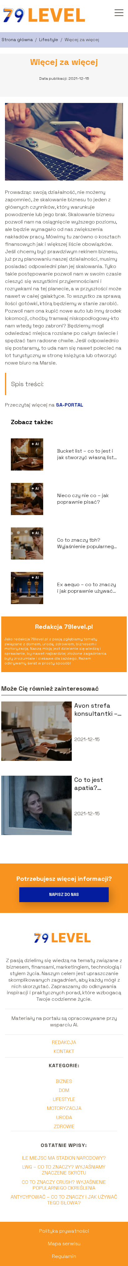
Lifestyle (49, 39)
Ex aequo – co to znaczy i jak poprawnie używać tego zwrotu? (86, 588)
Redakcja (64, 1042)
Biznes (64, 1081)
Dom (64, 1090)
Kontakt (64, 1051)
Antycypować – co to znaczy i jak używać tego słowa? (64, 1200)
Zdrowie (64, 1126)
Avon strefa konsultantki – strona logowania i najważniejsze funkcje (95, 709)
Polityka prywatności (64, 1231)
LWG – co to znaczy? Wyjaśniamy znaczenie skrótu (63, 1170)
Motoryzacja (64, 1108)
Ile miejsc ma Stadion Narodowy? (64, 1158)
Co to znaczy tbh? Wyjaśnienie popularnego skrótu (87, 543)
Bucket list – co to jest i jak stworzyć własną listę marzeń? (87, 454)
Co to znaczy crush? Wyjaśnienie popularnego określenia (64, 1185)
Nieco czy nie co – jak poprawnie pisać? (83, 498)
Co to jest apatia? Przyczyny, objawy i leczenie (91, 784)
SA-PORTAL (69, 405)
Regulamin (64, 1256)
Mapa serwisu (64, 1243)
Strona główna (18, 39)
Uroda (64, 1117)
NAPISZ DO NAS (64, 894)
